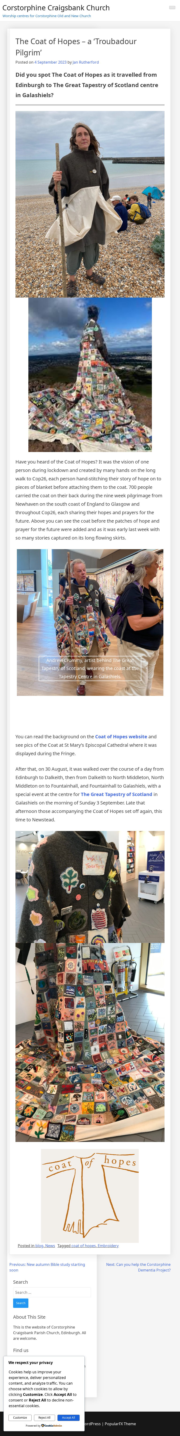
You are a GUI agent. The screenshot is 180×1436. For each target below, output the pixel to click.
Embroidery (108, 1245)
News (50, 1245)
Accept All (68, 1418)
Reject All (44, 1418)
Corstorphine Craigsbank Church (56, 7)
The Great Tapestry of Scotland (117, 794)
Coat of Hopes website (121, 736)
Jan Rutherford (86, 62)
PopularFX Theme (120, 1423)
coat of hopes (83, 1245)
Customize (20, 1418)
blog (39, 1245)
